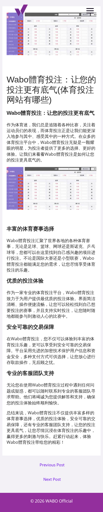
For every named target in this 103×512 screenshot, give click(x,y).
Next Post (52, 479)
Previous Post (52, 464)
